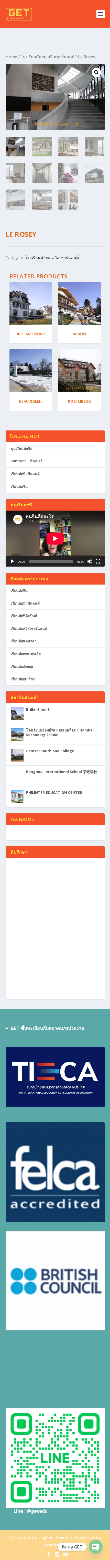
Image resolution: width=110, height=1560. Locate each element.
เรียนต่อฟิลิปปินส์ (24, 615)
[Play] (12, 561)
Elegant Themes (53, 1537)
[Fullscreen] (98, 561)
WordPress (55, 1544)
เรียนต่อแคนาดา (24, 640)
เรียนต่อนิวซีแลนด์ (25, 473)
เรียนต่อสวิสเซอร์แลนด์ (29, 628)
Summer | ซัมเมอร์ (26, 460)
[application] (55, 539)
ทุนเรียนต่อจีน (21, 448)
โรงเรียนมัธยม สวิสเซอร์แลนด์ (47, 57)
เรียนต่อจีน (19, 486)
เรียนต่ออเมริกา (23, 678)
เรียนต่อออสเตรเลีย (26, 653)
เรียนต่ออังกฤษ (22, 666)
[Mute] (89, 561)
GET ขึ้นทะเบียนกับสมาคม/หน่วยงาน (47, 1028)
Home (11, 57)
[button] (96, 72)
